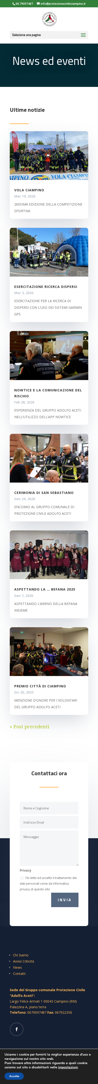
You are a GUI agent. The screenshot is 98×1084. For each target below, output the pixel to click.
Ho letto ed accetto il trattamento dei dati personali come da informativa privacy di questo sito (48, 883)
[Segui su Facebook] (17, 1029)
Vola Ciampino (29, 190)
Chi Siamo (21, 955)
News (17, 967)
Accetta (14, 1076)
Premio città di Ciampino (40, 686)
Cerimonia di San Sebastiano (44, 492)
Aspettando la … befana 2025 (44, 589)
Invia (65, 900)
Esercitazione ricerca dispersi (45, 286)
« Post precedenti (29, 726)
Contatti (19, 973)
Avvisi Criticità (23, 961)
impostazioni (68, 1067)
